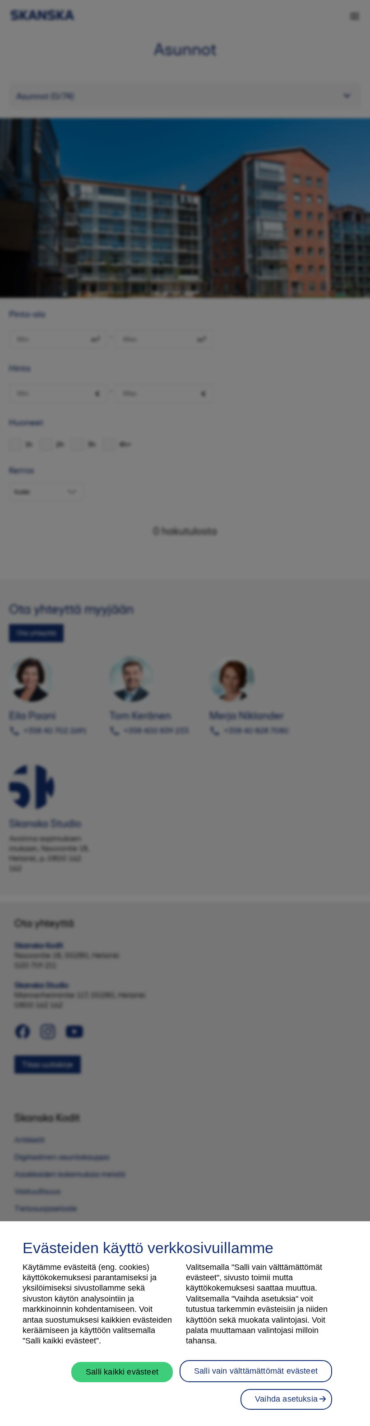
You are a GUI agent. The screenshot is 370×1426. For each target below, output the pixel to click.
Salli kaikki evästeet (122, 1371)
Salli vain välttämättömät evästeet (256, 1370)
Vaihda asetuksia (286, 1398)
